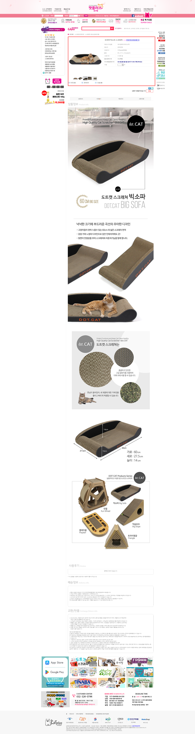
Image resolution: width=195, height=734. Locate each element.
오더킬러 (142, 28)
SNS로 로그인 (99, 15)
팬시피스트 (127, 28)
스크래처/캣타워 (79, 34)
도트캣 (137, 28)
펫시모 (147, 28)
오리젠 (133, 28)
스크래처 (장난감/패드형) (92, 34)
